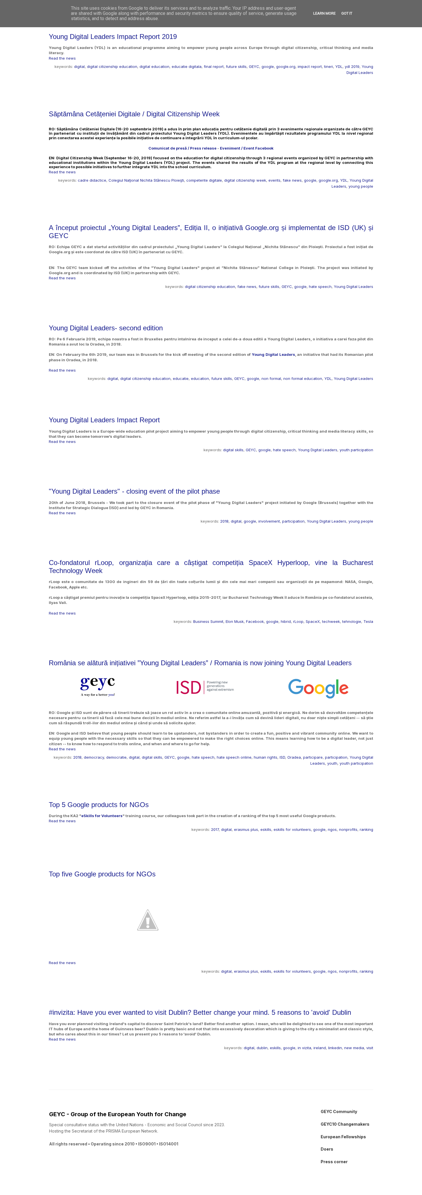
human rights (265, 757)
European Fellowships (343, 1136)
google (268, 66)
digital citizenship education (112, 66)
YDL (338, 66)
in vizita (304, 1047)
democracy (94, 757)
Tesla (368, 621)
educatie (181, 378)
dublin (262, 1047)
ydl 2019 (352, 66)
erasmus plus (246, 829)
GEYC (254, 66)
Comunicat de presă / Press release (182, 148)
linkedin (335, 1047)
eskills (265, 829)
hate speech (320, 286)
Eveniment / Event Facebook (247, 148)
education (200, 378)
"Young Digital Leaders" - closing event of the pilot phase (134, 491)
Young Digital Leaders (353, 286)
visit (369, 1047)
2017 (215, 829)
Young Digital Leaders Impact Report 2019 (113, 36)
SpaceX (313, 621)
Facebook (255, 621)
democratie (116, 757)
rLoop (298, 621)
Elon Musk (235, 621)
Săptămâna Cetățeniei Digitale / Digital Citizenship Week (134, 114)
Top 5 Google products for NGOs (99, 805)
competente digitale (204, 180)
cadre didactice (92, 180)
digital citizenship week (245, 180)
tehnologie (351, 621)
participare (313, 757)
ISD (282, 757)
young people (361, 186)
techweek (331, 621)
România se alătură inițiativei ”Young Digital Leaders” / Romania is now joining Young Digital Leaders (200, 663)
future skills (236, 66)
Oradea (294, 757)
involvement (269, 521)
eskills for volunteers (292, 829)
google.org (285, 66)
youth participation (356, 450)
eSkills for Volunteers (102, 815)
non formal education (302, 378)
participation (293, 521)
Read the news (62, 58)
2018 (224, 521)
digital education (154, 66)
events (274, 180)
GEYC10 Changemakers (345, 1124)
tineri (328, 66)
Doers (327, 1149)
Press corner (334, 1161)
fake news (292, 180)
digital (79, 66)
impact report (310, 66)
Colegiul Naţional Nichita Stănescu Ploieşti (146, 180)
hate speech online (234, 757)
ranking (366, 829)
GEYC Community (339, 1111)
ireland (319, 1047)
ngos (332, 829)
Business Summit (208, 621)
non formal (271, 378)
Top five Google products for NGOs (102, 874)
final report (214, 66)
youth (332, 763)
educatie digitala (187, 66)
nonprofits (348, 829)
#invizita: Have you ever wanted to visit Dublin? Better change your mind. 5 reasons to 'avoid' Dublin (200, 1012)
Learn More (324, 13)
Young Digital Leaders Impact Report (104, 420)
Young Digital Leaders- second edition (106, 328)
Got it (346, 13)
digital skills (233, 450)
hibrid (286, 621)
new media (354, 1047)
